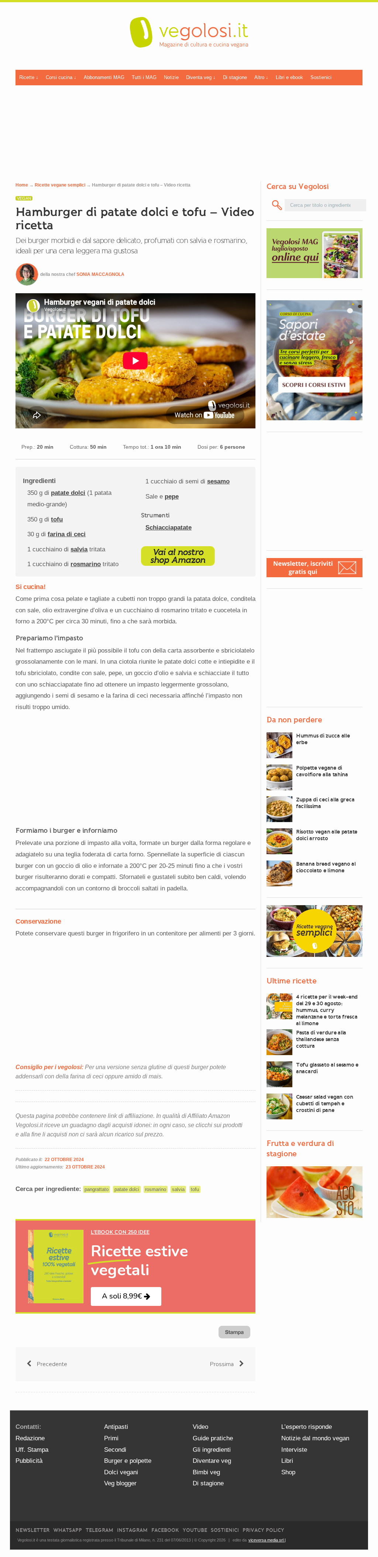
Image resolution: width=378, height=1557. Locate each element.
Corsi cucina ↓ (61, 77)
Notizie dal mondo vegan (315, 1438)
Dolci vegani (121, 1472)
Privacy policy (263, 1530)
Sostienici (320, 77)
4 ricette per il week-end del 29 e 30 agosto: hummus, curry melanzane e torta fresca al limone (327, 1010)
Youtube (195, 1530)
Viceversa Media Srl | (267, 1540)
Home (22, 185)
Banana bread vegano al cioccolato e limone (326, 867)
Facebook (165, 1530)
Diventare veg (212, 1460)
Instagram (132, 1530)
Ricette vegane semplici (60, 185)
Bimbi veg (206, 1472)
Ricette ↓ (28, 77)
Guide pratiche (213, 1438)
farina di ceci (67, 534)
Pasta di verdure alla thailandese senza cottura (321, 1039)
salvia (79, 549)
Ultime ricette (291, 981)
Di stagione (235, 77)
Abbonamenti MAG (104, 77)
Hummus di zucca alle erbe (323, 739)
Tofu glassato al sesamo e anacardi (327, 1068)
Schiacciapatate (168, 527)
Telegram (99, 1530)
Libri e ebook (289, 77)
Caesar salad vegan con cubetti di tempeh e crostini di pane (324, 1103)
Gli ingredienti (212, 1449)
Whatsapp (67, 1530)
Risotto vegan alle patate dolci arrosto (326, 835)
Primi (111, 1438)
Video (200, 1426)
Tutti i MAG (144, 77)
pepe (172, 496)
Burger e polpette (127, 1460)
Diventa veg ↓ (201, 77)
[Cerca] (277, 205)
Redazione (30, 1438)
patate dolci (68, 492)
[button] (126, 1296)
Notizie (171, 77)
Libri (287, 1460)
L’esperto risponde (306, 1426)
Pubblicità (29, 1460)
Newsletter (32, 1530)
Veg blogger (120, 1483)
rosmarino (86, 564)
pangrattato (97, 1189)
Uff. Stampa (32, 1449)
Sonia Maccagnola (100, 274)
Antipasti (116, 1426)
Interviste (294, 1449)
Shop (288, 1472)
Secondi (115, 1449)
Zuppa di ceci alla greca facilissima (325, 803)
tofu (57, 519)
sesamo (218, 481)
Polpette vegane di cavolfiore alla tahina (322, 771)
